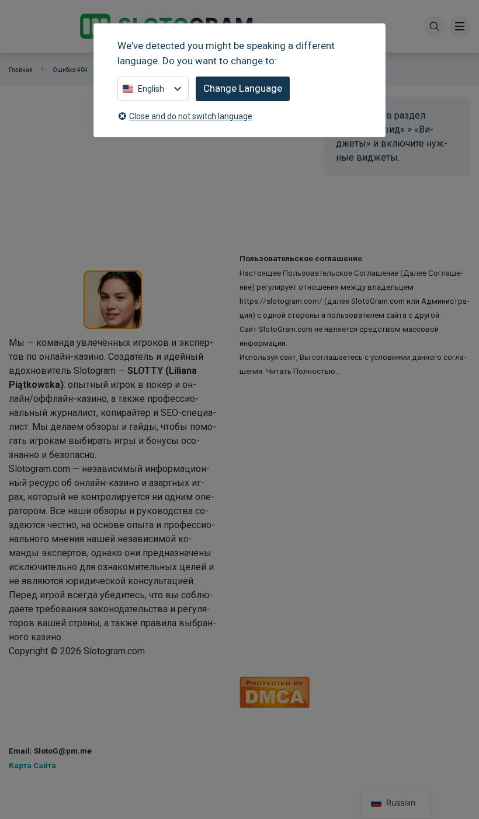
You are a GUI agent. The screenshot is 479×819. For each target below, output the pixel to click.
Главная (21, 70)
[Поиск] (434, 26)
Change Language (242, 88)
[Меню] (459, 26)
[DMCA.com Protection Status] (274, 691)
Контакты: (33, 734)
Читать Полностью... (303, 371)
